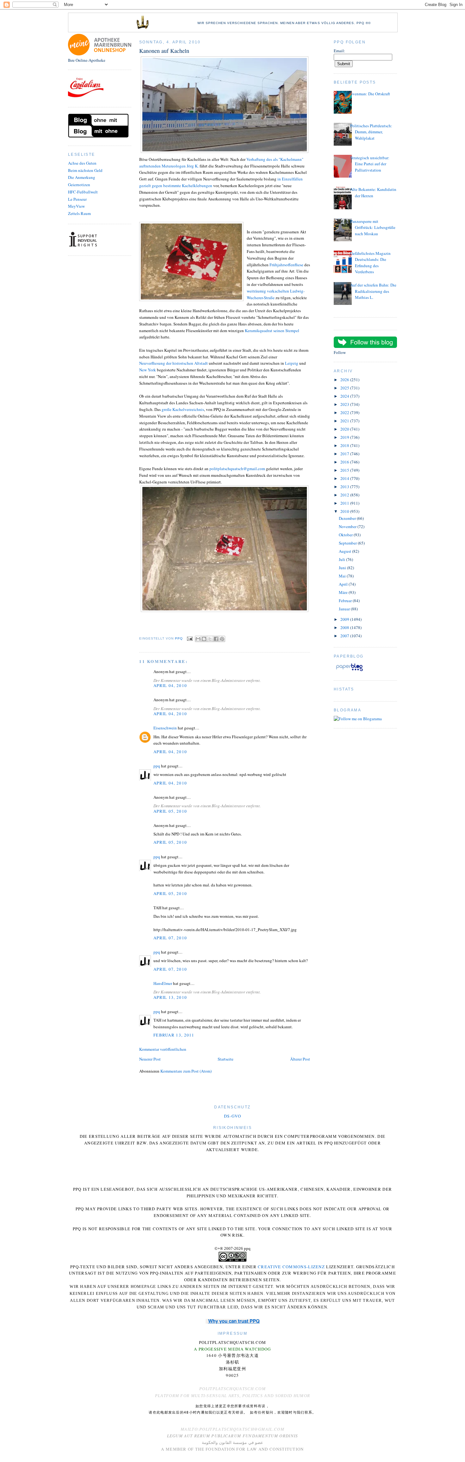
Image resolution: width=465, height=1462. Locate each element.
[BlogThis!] (204, 639)
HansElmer (162, 983)
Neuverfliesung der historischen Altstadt (173, 363)
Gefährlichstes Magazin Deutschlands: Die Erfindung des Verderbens (370, 262)
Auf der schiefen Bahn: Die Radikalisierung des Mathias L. (373, 291)
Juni (343, 567)
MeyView (76, 206)
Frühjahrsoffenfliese (286, 265)
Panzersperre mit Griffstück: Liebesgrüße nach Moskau (372, 227)
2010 (345, 511)
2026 (345, 379)
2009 (345, 619)
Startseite (225, 1059)
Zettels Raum (79, 213)
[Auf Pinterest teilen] (222, 639)
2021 (345, 421)
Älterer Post (300, 1059)
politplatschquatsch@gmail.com (237, 468)
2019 (345, 437)
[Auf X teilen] (210, 639)
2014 (345, 478)
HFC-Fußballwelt (83, 192)
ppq (156, 766)
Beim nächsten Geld (85, 170)
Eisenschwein (165, 728)
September (348, 543)
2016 (345, 462)
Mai (343, 576)
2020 (345, 429)
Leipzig (292, 363)
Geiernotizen (79, 184)
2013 (345, 486)
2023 (345, 404)
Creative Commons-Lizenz (291, 1267)
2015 (345, 470)
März (344, 592)
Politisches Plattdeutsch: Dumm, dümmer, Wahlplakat (371, 132)
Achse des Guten (82, 163)
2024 (345, 396)
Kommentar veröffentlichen (162, 1049)
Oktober (346, 535)
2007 (345, 636)
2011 (345, 503)
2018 (345, 445)
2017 (345, 454)
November (348, 526)
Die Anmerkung (81, 177)
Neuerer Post (150, 1059)
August (345, 551)
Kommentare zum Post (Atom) (186, 1071)
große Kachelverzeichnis (183, 409)
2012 (345, 495)
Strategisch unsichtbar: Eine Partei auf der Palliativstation (369, 164)
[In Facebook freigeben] (216, 639)
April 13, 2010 (170, 997)
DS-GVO (232, 1116)
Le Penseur (77, 199)
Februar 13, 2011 (174, 1035)
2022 (345, 412)
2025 (345, 388)
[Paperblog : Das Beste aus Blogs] (349, 671)
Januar (345, 609)
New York (147, 370)
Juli (342, 559)
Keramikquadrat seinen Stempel (272, 330)
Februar (346, 600)
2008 (345, 627)
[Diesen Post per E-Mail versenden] (198, 639)
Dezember (348, 518)
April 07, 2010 (170, 938)
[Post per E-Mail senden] (189, 638)
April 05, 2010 (170, 811)
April (344, 584)
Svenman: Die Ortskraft (370, 94)
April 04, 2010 (170, 685)
